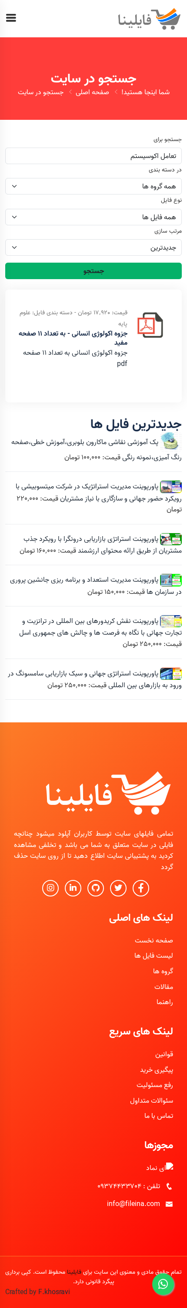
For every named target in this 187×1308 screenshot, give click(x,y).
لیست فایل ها (153, 955)
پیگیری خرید (156, 1069)
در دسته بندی (165, 170)
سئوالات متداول (151, 1100)
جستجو (93, 271)
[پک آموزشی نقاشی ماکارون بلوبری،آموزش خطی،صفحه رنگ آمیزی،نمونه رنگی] (170, 442)
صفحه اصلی (92, 92)
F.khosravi (54, 1292)
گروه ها (163, 971)
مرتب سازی (168, 231)
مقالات (163, 986)
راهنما (165, 1002)
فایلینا (74, 1272)
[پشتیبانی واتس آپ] (163, 1284)
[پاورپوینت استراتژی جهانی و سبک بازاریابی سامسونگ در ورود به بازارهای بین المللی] (170, 673)
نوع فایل (171, 200)
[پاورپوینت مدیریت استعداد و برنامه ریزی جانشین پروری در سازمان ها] (170, 580)
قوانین (164, 1054)
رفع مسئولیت (155, 1085)
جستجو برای (168, 139)
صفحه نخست (154, 940)
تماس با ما (158, 1115)
